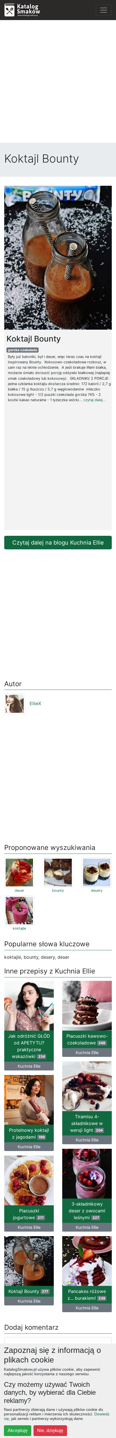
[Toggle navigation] (103, 10)
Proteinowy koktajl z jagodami (29, 1133)
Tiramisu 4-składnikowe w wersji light (86, 1123)
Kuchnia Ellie (29, 1066)
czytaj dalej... (94, 400)
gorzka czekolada (22, 350)
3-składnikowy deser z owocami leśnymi (87, 1210)
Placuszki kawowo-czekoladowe (87, 1039)
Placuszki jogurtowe (28, 1214)
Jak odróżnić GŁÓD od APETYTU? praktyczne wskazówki (29, 1046)
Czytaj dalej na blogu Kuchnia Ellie (58, 542)
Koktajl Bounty (28, 1291)
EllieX (35, 703)
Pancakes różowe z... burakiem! (87, 1294)
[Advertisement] (58, 83)
